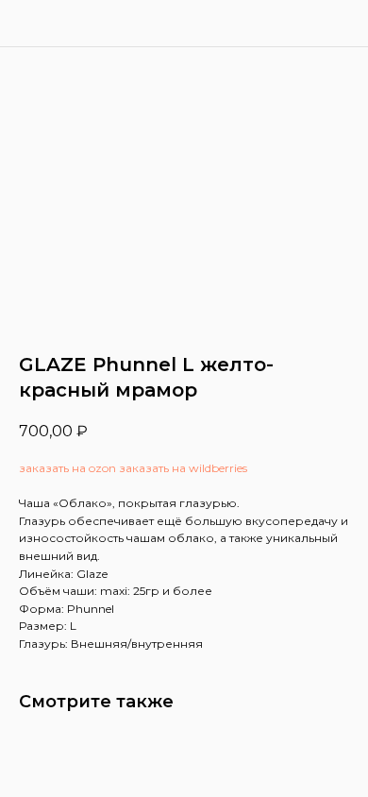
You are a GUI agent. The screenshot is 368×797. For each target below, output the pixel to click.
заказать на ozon (67, 468)
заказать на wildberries (183, 468)
